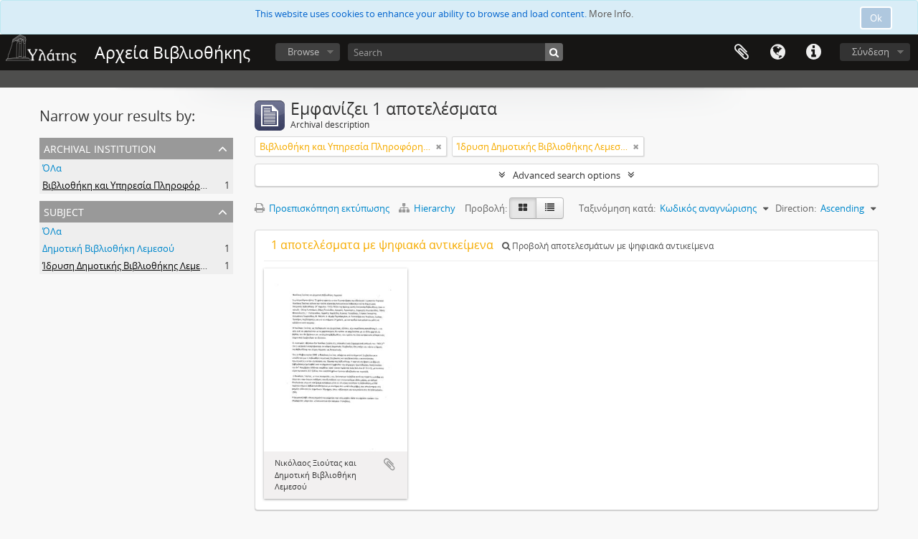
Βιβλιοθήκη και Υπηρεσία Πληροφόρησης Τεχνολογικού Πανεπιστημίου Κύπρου (215, 185)
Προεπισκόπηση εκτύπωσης (328, 208)
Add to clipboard (389, 464)
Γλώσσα (777, 52)
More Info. (611, 13)
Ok (876, 17)
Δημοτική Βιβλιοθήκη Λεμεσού (108, 248)
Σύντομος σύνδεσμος (813, 52)
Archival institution (100, 147)
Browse (303, 51)
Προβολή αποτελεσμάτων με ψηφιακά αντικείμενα (612, 246)
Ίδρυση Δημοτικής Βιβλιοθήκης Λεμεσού (129, 265)
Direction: (795, 208)
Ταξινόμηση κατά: (617, 208)
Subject (64, 210)
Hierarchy (435, 208)
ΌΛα (52, 167)
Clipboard (742, 52)
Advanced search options (566, 175)
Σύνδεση (870, 51)
